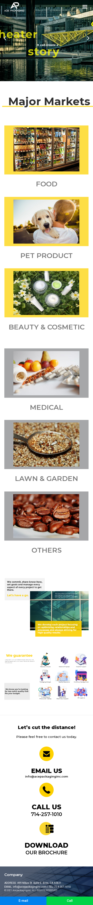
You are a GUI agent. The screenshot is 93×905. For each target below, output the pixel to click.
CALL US (46, 807)
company (13, 875)
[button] (85, 7)
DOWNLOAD (46, 845)
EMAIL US (46, 770)
